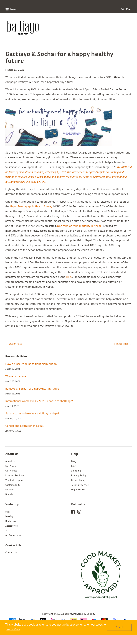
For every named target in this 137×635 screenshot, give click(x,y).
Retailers (10, 489)
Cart (128, 9)
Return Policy (78, 480)
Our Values (11, 470)
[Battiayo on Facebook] (73, 512)
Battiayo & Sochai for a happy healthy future (32, 388)
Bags (8, 511)
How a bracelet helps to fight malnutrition (31, 364)
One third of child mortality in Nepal (79, 226)
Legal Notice (78, 489)
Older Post (15, 343)
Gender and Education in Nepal (24, 425)
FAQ (73, 466)
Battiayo (67, 613)
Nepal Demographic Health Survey (31, 206)
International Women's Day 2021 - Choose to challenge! (39, 401)
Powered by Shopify (84, 613)
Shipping (76, 470)
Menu (13, 9)
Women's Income (15, 376)
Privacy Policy (78, 475)
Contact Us (11, 552)
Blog (73, 461)
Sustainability (12, 484)
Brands (9, 494)
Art (7, 530)
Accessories (11, 525)
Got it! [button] (119, 627)
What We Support (14, 480)
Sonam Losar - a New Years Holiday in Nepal (32, 413)
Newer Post (121, 343)
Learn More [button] (13, 629)
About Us (10, 461)
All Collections (13, 535)
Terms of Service (80, 484)
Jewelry (9, 516)
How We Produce (14, 475)
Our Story (10, 466)
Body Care (10, 521)
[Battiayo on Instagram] (79, 512)
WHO (69, 277)
